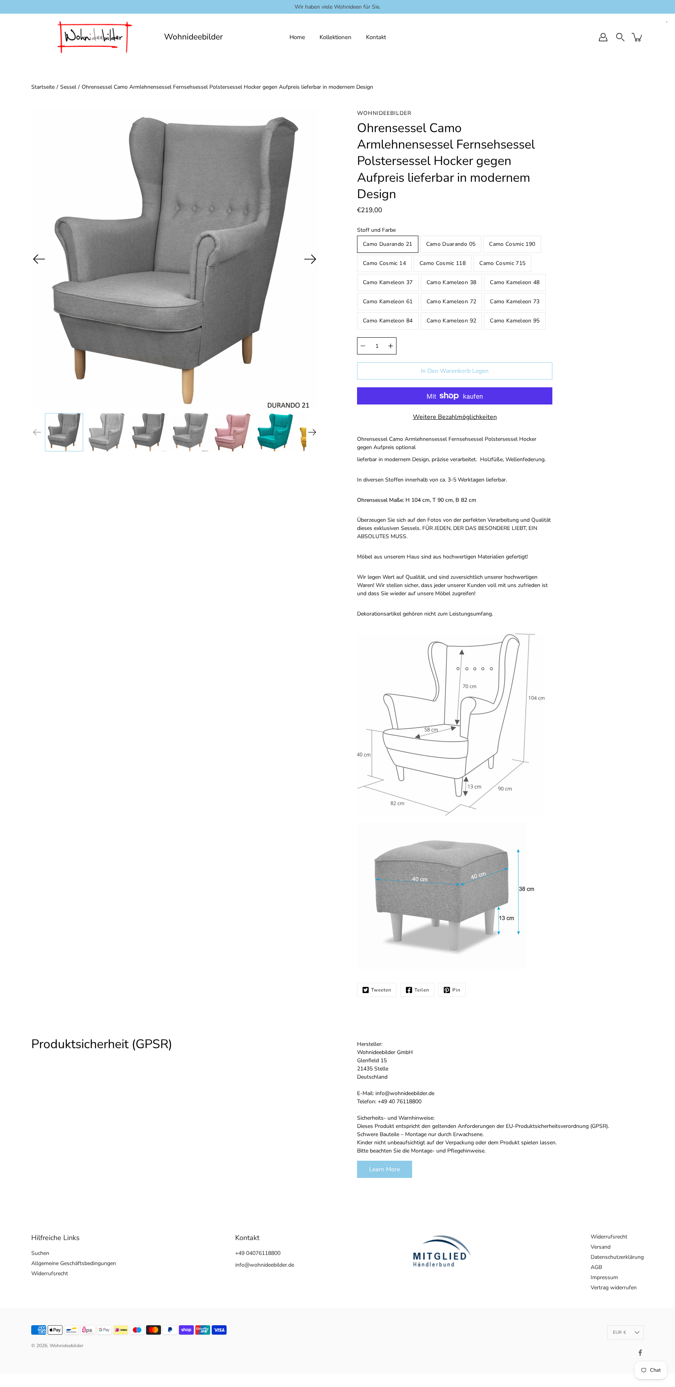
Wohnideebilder (193, 37)
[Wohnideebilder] (94, 37)
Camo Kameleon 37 (388, 282)
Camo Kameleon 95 (515, 320)
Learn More (384, 1169)
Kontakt (376, 37)
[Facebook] (640, 1352)
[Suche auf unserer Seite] (620, 37)
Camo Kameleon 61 (388, 301)
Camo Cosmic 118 (443, 263)
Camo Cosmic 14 (384, 263)
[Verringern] (363, 345)
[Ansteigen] (390, 345)
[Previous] (39, 259)
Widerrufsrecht (49, 1273)
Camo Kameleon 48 (515, 282)
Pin (456, 990)
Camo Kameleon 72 (452, 301)
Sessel (68, 87)
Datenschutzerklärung (617, 1257)
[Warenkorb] (637, 37)
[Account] (603, 37)
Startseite (43, 87)
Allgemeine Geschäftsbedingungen (73, 1263)
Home (297, 37)
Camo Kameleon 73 (515, 301)
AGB (596, 1267)
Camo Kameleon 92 (452, 320)
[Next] (310, 259)
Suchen (40, 1253)
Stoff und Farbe (376, 230)
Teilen (421, 990)
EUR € (619, 1332)
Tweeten (381, 990)
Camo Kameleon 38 (452, 282)
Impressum (604, 1277)
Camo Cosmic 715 (502, 263)
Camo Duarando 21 (387, 244)
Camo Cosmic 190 (512, 244)
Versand (601, 1247)
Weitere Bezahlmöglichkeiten (455, 417)
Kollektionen (336, 37)
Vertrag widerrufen (614, 1287)
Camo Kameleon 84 (388, 320)
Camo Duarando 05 (451, 244)
